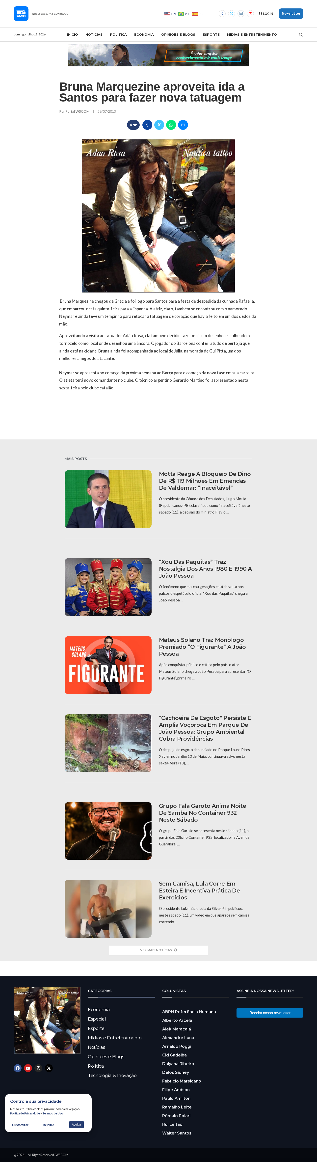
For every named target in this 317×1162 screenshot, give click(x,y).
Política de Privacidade (25, 1113)
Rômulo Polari (176, 1115)
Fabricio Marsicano (181, 1081)
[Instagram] (241, 13)
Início (72, 34)
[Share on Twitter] (159, 125)
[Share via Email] (183, 125)
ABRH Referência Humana (189, 1011)
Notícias (94, 34)
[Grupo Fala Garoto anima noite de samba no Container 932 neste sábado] (108, 831)
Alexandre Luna (178, 1037)
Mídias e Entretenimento (252, 34)
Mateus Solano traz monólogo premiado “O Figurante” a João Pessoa (202, 647)
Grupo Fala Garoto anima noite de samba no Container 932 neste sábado (202, 813)
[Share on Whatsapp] (171, 125)
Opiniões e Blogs (178, 34)
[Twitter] (231, 13)
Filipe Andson (176, 1089)
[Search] (300, 34)
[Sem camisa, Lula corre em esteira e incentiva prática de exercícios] (108, 909)
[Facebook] (222, 13)
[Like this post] (135, 125)
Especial (97, 1019)
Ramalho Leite (177, 1107)
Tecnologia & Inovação (112, 1075)
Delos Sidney (175, 1072)
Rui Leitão (172, 1124)
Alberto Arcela (177, 1020)
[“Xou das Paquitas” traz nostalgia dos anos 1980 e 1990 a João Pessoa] (108, 587)
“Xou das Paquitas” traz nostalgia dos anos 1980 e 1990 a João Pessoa (205, 569)
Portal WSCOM (77, 111)
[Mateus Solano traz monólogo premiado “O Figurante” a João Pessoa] (108, 665)
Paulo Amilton (176, 1098)
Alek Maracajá (176, 1029)
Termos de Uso (53, 1113)
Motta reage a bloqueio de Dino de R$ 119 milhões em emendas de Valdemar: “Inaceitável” (205, 481)
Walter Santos (176, 1133)
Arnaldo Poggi (176, 1046)
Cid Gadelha (174, 1055)
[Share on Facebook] (147, 125)
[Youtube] (250, 13)
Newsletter (291, 13)
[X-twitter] (49, 1068)
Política (118, 34)
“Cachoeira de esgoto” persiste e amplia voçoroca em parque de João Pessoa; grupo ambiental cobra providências (205, 728)
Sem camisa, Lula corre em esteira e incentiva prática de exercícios (199, 890)
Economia (144, 34)
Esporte (211, 34)
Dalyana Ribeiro (178, 1063)
